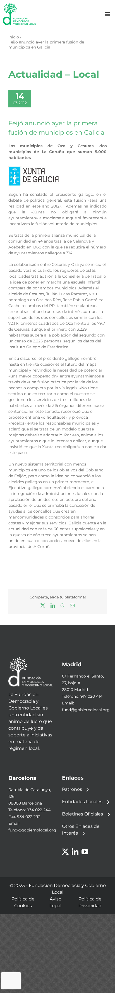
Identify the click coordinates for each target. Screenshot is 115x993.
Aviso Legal (55, 902)
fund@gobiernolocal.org (86, 709)
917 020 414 (91, 696)
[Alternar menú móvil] (108, 14)
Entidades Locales (82, 801)
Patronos (72, 789)
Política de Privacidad (90, 902)
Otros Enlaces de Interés (81, 830)
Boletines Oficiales (82, 814)
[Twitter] (65, 851)
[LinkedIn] (75, 851)
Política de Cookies (23, 902)
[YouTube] (85, 851)
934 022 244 (39, 809)
